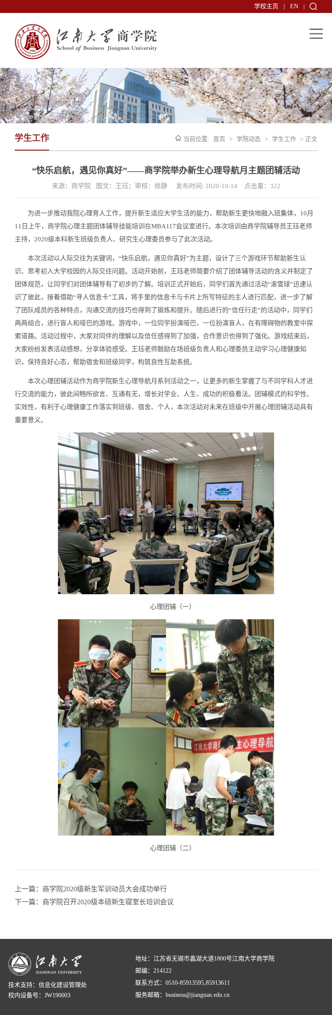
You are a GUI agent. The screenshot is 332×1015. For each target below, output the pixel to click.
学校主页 (266, 6)
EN (294, 6)
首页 (219, 139)
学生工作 (284, 139)
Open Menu (316, 33)
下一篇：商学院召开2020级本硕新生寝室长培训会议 (94, 902)
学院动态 (248, 139)
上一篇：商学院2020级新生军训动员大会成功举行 (91, 889)
